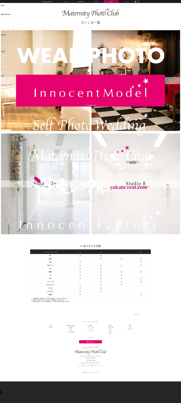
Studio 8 (110, 333)
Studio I (110, 329)
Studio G (110, 330)
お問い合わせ (130, 329)
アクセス (71, 330)
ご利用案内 (70, 327)
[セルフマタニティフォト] (90, 351)
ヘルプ (130, 327)
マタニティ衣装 (90, 327)
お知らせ (51, 327)
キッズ (90, 329)
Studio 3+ (110, 332)
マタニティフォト (90, 330)
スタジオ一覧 (110, 327)
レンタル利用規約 (70, 332)
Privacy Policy (90, 337)
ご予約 (70, 329)
